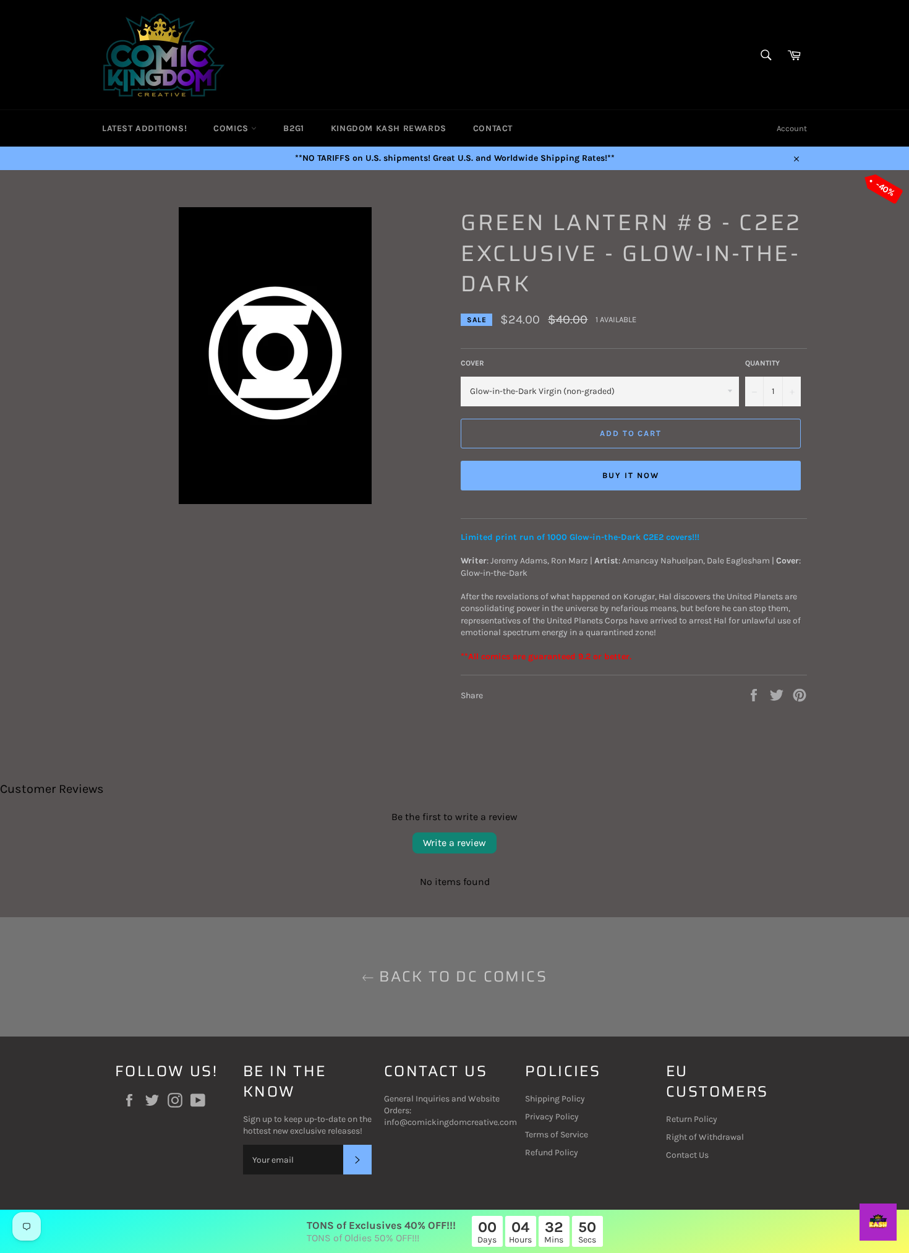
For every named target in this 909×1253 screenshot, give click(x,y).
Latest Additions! (144, 128)
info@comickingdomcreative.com (450, 1122)
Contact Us (687, 1155)
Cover (472, 363)
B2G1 (293, 128)
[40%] (275, 501)
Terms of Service (556, 1134)
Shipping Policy (555, 1098)
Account (792, 128)
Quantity (762, 363)
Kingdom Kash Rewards (388, 128)
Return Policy (691, 1119)
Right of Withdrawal (705, 1137)
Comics (232, 128)
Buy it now (630, 475)
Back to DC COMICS (460, 977)
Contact (493, 128)
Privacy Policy (552, 1116)
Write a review (454, 843)
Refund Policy (551, 1152)
